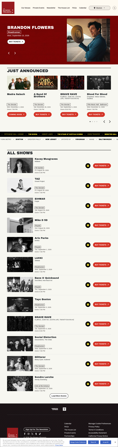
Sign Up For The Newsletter (37, 429)
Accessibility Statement (97, 433)
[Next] (15, 53)
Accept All (105, 442)
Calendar (82, 8)
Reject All (93, 442)
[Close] (115, 442)
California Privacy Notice (98, 436)
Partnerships (69, 436)
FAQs (74, 8)
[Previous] (9, 53)
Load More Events (59, 396)
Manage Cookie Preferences (78, 442)
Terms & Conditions (96, 430)
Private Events (38, 8)
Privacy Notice (59, 445)
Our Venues (25, 8)
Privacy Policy (93, 427)
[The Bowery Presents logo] (8, 8)
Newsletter (51, 8)
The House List (64, 8)
